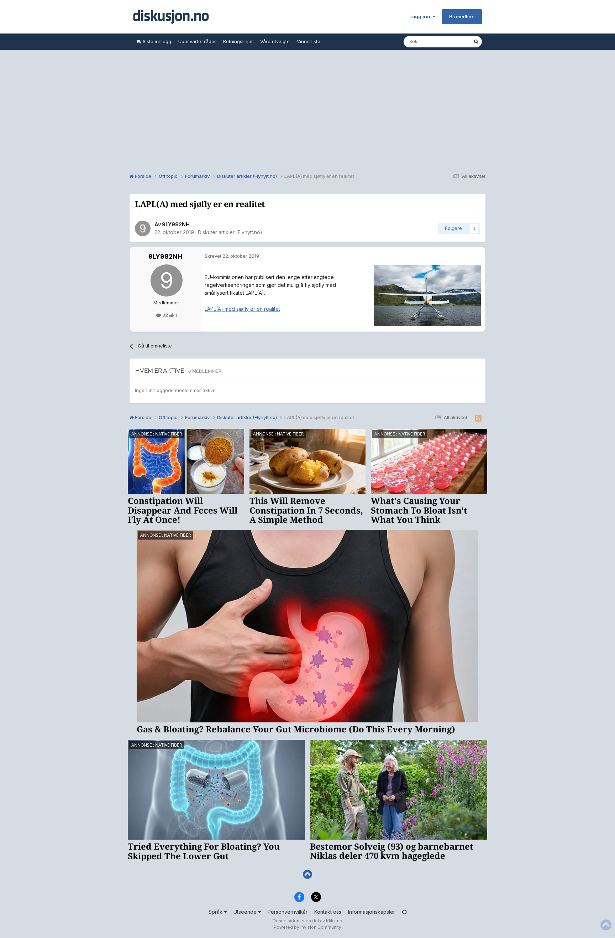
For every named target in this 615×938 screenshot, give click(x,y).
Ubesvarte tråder (197, 41)
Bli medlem (461, 16)
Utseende (245, 912)
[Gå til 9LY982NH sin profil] (143, 228)
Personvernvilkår (288, 912)
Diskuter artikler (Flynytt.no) (230, 232)
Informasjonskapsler (371, 912)
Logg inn (420, 16)
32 (165, 315)
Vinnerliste (308, 41)
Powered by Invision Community (307, 927)
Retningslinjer (238, 41)
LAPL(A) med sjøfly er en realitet (242, 309)
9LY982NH (176, 224)
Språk (216, 912)
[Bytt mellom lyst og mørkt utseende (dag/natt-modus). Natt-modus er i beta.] (404, 912)
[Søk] (476, 41)
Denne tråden (449, 41)
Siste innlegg (156, 41)
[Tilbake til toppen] (307, 874)
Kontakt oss (327, 912)
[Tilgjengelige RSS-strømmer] (478, 418)
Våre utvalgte (275, 41)
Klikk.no (334, 920)
